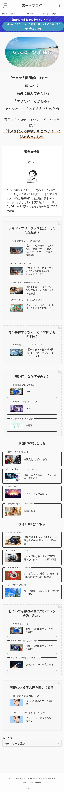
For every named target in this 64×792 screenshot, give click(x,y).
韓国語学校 (29, 511)
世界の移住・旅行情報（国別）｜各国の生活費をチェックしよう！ (40, 352)
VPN (28, 391)
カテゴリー (8, 738)
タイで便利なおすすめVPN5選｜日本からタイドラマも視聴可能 (41, 558)
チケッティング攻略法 (35, 493)
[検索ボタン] (58, 5)
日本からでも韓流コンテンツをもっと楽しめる (41, 476)
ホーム (11, 778)
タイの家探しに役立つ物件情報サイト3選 (41, 592)
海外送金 (30, 425)
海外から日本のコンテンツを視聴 (40, 630)
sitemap (38, 782)
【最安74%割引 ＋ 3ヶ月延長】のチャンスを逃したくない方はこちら (33, 26)
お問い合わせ (27, 782)
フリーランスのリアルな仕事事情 (40, 719)
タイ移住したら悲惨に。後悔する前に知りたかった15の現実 (41, 575)
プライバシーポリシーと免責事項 (41, 778)
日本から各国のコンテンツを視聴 (40, 647)
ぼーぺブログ (32, 5)
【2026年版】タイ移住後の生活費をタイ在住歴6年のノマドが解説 (41, 540)
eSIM (28, 408)
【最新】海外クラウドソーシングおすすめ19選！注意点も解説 (40, 290)
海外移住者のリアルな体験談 (40, 702)
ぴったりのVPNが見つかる (40, 664)
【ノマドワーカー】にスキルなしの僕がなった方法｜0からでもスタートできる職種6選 (40, 250)
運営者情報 (20, 778)
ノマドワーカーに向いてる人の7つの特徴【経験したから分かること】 (40, 271)
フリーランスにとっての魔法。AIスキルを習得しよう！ (40, 308)
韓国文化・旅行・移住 (35, 459)
